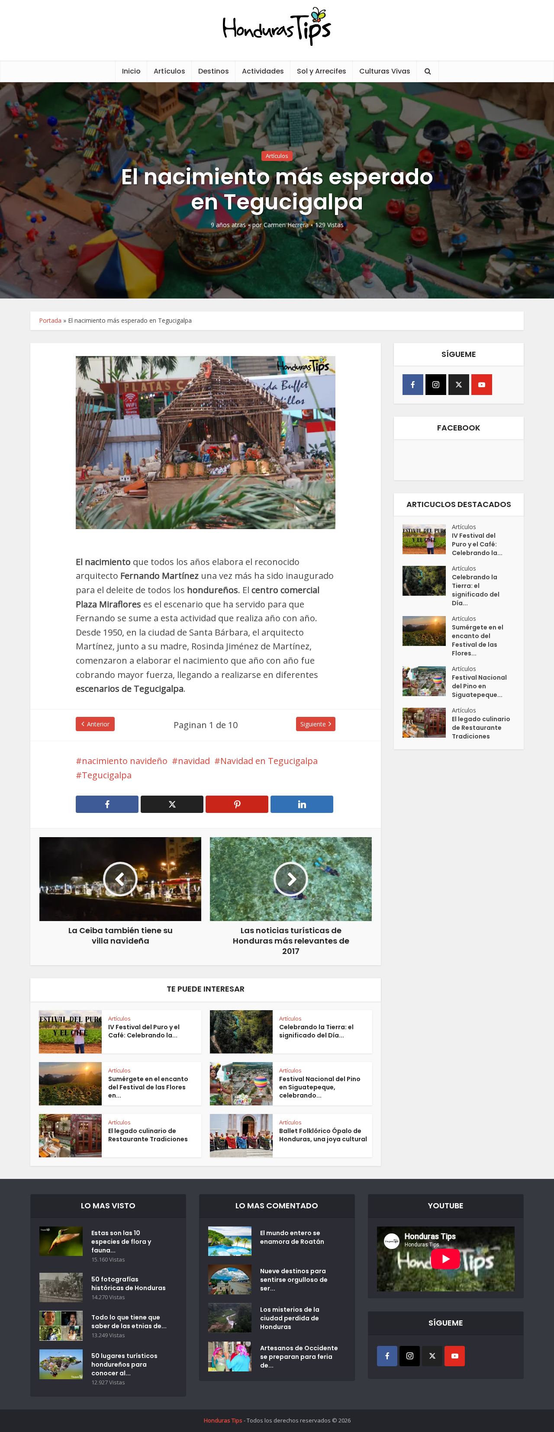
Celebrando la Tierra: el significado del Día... (316, 1031)
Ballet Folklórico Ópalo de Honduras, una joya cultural (323, 1135)
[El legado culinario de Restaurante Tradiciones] (427, 723)
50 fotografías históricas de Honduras (129, 1283)
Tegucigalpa (107, 775)
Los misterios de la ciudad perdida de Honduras (289, 1318)
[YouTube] (481, 384)
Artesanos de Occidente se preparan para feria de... (299, 1357)
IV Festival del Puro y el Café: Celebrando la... (144, 1031)
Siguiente (313, 724)
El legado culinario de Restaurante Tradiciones (148, 1135)
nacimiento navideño (124, 761)
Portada (50, 320)
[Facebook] (413, 384)
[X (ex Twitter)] (458, 384)
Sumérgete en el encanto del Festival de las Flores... (477, 640)
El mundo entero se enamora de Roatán (292, 1237)
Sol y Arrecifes (321, 71)
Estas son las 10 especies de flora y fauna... (121, 1242)
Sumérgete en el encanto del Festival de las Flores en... (148, 1087)
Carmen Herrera (286, 225)
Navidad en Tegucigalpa (269, 761)
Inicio (131, 71)
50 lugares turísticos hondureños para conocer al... (124, 1364)
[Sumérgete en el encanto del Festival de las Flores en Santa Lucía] (427, 631)
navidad (194, 761)
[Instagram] (435, 384)
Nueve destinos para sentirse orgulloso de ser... (294, 1280)
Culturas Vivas (384, 71)
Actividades (263, 71)
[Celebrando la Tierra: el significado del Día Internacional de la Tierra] (427, 581)
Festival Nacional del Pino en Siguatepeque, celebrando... (320, 1087)
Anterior (98, 724)
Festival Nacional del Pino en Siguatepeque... (479, 686)
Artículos (169, 71)
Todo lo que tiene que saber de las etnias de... (129, 1321)
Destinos (213, 71)
